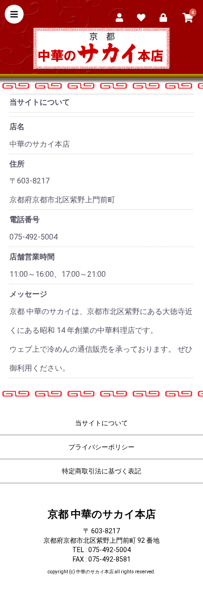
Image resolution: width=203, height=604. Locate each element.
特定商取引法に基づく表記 (101, 471)
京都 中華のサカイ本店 (102, 514)
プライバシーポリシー (101, 447)
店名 (17, 126)
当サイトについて (101, 423)
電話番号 (24, 219)
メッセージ (28, 294)
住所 (17, 163)
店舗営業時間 (32, 256)
